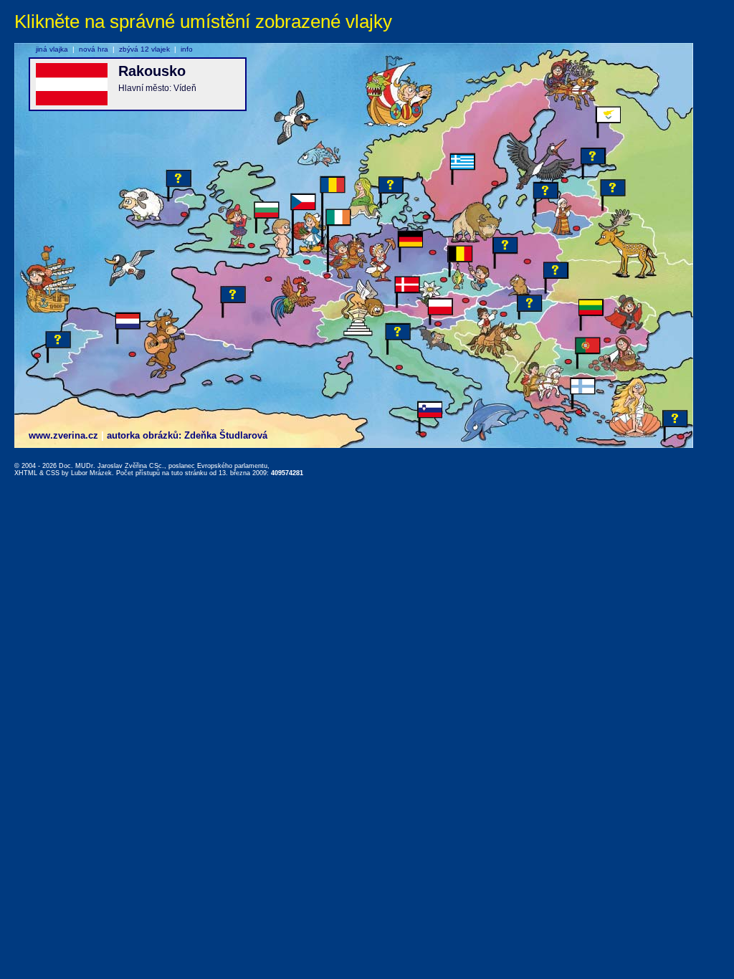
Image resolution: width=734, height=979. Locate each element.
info (187, 49)
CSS (52, 473)
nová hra (93, 49)
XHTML (25, 473)
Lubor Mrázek (91, 473)
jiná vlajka (52, 49)
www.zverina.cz (63, 435)
